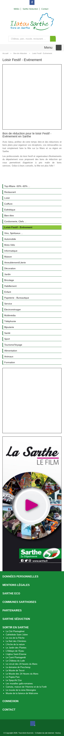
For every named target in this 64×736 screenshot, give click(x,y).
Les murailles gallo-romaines (19, 683)
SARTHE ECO (11, 593)
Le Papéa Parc (13, 677)
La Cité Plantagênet (15, 631)
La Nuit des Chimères (16, 641)
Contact (8, 709)
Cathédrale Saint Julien (17, 634)
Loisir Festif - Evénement (42, 53)
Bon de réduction (20, 53)
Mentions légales (16, 585)
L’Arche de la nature (15, 644)
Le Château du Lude (15, 660)
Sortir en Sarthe (15, 627)
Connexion (10, 701)
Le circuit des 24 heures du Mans (21, 664)
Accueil (5, 53)
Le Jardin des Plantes (16, 647)
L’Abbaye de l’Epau (15, 651)
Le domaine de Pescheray (18, 667)
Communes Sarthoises (19, 602)
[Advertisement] (32, 97)
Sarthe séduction (16, 619)
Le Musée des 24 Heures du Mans (22, 674)
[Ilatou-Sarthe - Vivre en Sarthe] (32, 21)
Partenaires (12, 610)
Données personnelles (20, 576)
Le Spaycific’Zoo (14, 680)
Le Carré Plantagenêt (16, 657)
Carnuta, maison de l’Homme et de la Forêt (26, 687)
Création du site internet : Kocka (48, 733)
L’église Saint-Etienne (16, 654)
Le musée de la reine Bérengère (21, 690)
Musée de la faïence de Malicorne (22, 693)
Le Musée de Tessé (15, 670)
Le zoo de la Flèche (15, 638)
